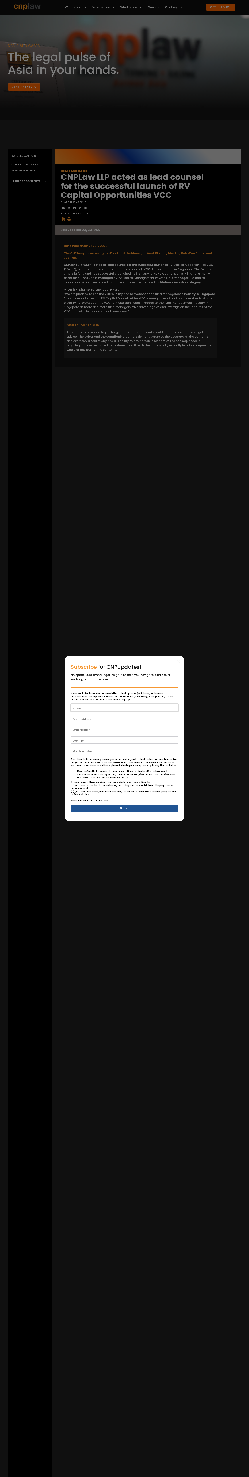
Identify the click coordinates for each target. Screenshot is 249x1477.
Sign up (124, 808)
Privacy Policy (81, 794)
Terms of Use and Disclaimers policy (147, 791)
